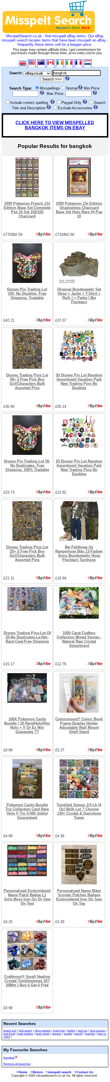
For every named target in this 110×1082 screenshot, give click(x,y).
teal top (82, 1030)
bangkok (9, 1057)
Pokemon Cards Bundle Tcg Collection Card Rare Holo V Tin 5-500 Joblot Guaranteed (27, 811)
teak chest (42, 1033)
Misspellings (50, 88)
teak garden (25, 1033)
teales (71, 1030)
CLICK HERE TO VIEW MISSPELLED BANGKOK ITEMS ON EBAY (55, 125)
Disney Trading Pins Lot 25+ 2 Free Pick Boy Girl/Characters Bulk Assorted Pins (27, 553)
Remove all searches (16, 1063)
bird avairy (25, 1030)
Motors (37, 1072)
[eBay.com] (32, 63)
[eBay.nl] (88, 63)
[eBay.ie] (60, 63)
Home (23, 1072)
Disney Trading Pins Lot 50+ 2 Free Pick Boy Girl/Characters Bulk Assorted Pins (27, 381)
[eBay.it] (69, 63)
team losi (59, 1030)
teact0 (78, 1033)
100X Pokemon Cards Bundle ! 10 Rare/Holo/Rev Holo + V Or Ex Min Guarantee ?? (27, 725)
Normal (72, 88)
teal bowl (9, 1033)
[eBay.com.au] (41, 63)
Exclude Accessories (75, 108)
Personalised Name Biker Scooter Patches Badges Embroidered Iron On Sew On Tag (79, 897)
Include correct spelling (29, 103)
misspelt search (59, 1072)
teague (56, 1033)
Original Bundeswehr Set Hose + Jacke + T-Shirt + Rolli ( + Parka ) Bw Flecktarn (79, 295)
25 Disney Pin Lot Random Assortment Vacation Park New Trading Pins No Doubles (79, 467)
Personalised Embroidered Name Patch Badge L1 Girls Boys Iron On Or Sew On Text (27, 897)
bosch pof (9, 1030)
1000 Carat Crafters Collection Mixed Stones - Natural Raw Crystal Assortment (79, 639)
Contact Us (84, 1072)
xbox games (42, 1030)
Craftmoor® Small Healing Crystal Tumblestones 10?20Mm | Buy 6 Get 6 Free (27, 980)
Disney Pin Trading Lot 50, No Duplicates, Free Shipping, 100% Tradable (27, 465)
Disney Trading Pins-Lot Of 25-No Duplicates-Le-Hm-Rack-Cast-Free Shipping (27, 637)
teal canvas (97, 1030)
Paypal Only (71, 103)
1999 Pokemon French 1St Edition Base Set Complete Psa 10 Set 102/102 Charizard (27, 209)
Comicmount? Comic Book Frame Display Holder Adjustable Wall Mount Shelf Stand (79, 725)
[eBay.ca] (50, 63)
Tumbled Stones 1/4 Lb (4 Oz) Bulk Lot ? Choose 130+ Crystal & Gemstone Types (79, 811)
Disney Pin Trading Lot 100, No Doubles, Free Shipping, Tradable (27, 293)
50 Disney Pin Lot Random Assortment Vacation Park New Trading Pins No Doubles (79, 381)
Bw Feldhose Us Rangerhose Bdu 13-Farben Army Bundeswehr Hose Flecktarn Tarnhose (79, 553)
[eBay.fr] (78, 63)
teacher (90, 1033)
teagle (68, 1033)
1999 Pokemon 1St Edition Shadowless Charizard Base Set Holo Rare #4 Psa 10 (79, 209)
